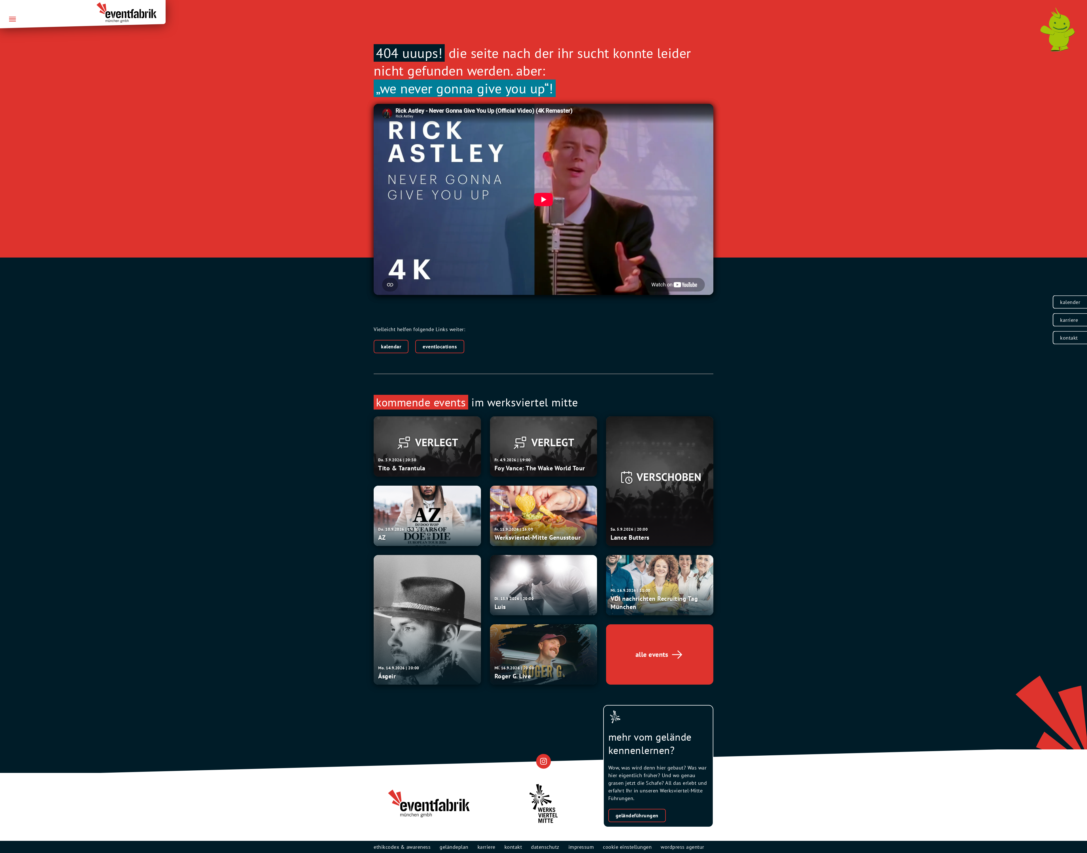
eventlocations (440, 346)
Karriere (1069, 320)
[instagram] (543, 761)
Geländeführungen (637, 815)
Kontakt (1069, 338)
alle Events (651, 654)
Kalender (1070, 302)
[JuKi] (1057, 29)
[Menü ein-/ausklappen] (12, 19)
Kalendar (391, 346)
